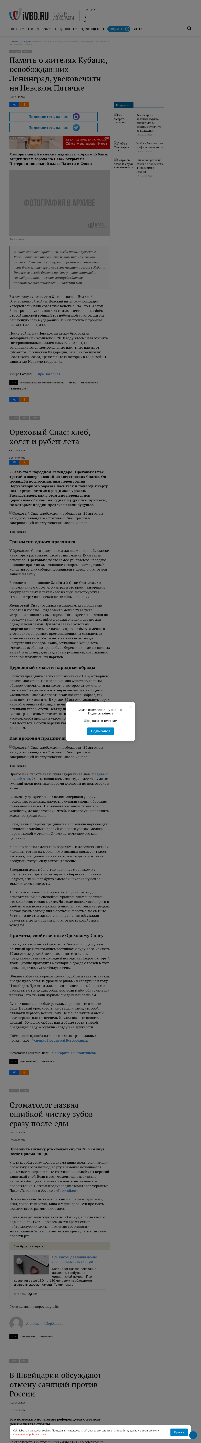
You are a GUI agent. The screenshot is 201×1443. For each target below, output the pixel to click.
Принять (179, 1432)
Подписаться (100, 731)
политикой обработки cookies (30, 1434)
